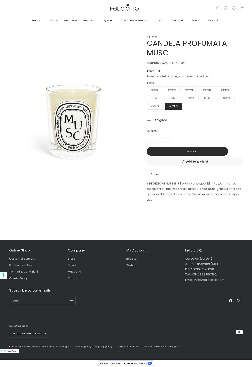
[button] (52, 20)
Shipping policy (103, 346)
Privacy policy (173, 346)
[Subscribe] (71, 300)
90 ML (157, 98)
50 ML (191, 90)
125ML (210, 98)
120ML (193, 98)
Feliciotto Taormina (30, 346)
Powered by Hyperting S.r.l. (57, 346)
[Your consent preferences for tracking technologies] (3, 275)
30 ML (174, 90)
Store (71, 259)
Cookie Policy (18, 278)
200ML (228, 98)
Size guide (159, 120)
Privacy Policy (10, 351)
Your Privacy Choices (133, 363)
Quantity (152, 131)
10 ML (156, 90)
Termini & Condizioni (23, 271)
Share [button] (155, 174)
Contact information (127, 346)
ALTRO (173, 106)
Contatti (74, 278)
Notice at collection (110, 363)
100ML (175, 98)
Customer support (22, 259)
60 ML (209, 90)
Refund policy (83, 346)
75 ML (227, 90)
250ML (157, 107)
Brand (72, 265)
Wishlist (131, 265)
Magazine (74, 271)
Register (132, 259)
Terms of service (152, 346)
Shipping (173, 76)
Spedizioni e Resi (20, 265)
